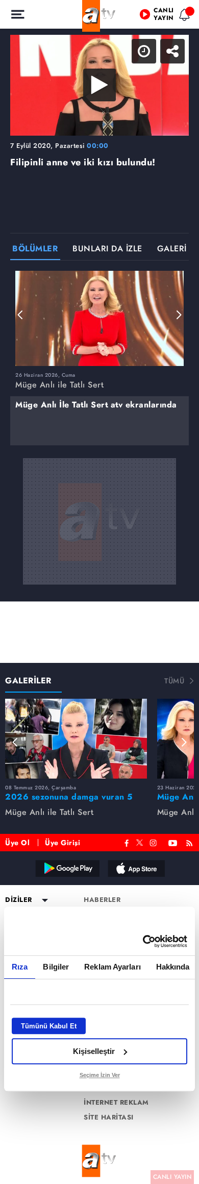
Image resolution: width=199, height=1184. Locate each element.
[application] (99, 592)
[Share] (182, 16)
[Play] (99, 592)
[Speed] (154, 16)
